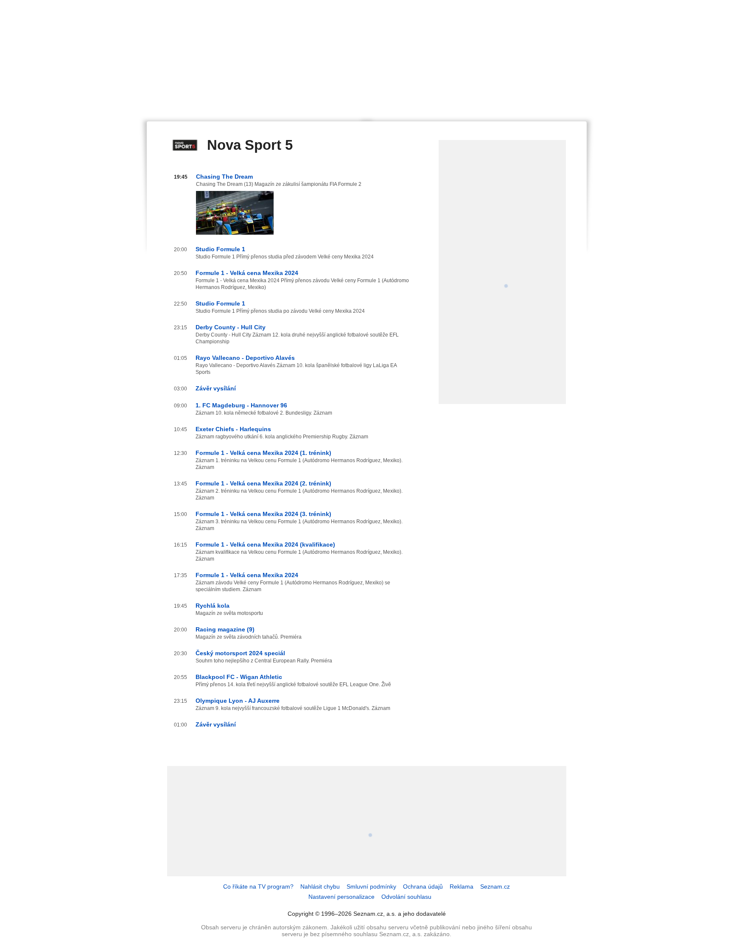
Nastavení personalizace (341, 896)
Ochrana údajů (423, 886)
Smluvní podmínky (371, 886)
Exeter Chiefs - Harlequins (233, 429)
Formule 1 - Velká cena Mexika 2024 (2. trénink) (263, 483)
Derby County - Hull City (231, 327)
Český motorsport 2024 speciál (240, 653)
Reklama (461, 886)
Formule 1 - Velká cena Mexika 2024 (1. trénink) (263, 452)
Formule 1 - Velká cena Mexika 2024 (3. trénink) (263, 514)
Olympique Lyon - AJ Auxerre (238, 700)
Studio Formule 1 (220, 249)
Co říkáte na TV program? (258, 886)
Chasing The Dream (224, 176)
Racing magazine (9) (225, 629)
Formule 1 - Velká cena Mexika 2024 (247, 272)
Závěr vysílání (216, 388)
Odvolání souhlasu (406, 896)
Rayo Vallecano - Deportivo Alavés (245, 357)
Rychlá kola (212, 605)
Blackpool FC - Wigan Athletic (239, 676)
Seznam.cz (495, 886)
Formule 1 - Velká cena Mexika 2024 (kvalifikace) (265, 544)
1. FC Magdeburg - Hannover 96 (241, 405)
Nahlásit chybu (320, 886)
